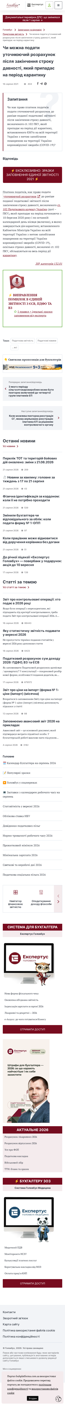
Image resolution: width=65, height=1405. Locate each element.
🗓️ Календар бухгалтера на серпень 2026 (29, 763)
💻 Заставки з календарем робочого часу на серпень (31, 794)
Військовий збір (14, 1162)
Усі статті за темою (14, 587)
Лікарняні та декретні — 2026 (21, 1012)
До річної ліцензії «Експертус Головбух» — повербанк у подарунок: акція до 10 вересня (32, 561)
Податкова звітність (13, 34)
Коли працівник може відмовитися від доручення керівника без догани (31, 540)
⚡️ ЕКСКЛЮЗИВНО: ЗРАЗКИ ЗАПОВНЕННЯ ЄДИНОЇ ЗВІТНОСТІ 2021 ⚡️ (32, 175)
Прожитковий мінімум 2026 (21, 845)
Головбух (8, 29)
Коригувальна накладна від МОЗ (23, 1266)
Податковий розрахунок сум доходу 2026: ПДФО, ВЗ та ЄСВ (31, 660)
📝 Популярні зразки (16, 773)
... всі (14, 347)
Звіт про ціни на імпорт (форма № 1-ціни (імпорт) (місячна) (31, 692)
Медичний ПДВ (13, 1247)
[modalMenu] (58, 5)
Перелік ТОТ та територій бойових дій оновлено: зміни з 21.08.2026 (30, 460)
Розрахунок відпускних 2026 (21, 1143)
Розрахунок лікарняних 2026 (21, 1136)
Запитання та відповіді (30, 29)
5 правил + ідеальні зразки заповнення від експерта (33, 313)
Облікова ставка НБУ (16, 816)
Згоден (32, 1398)
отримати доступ (32, 1029)
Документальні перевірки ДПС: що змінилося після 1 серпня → (32, 19)
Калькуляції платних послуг (21, 1260)
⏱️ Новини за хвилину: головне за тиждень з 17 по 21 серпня (29, 479)
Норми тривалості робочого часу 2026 (28, 835)
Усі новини (9, 446)
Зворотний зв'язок (15, 1318)
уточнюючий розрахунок (19, 196)
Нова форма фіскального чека (21, 993)
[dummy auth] (49, 5)
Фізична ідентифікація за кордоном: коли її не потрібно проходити (31, 498)
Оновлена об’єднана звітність (21, 1000)
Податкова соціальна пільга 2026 (24, 875)
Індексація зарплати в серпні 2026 (24, 1006)
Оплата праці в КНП (16, 1273)
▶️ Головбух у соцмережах (20, 782)
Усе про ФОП (12, 1149)
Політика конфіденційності (21, 1336)
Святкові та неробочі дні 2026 (22, 865)
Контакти (9, 1312)
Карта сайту (11, 1324)
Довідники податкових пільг (21, 826)
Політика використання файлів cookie (29, 1330)
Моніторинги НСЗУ (16, 1254)
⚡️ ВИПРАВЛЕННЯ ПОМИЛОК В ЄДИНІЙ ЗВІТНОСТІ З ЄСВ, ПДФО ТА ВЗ (30, 301)
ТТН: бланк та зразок (17, 1169)
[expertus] (34, 5)
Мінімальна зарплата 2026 (20, 855)
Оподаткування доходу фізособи (41, 902)
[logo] (13, 5)
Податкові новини (47, 340)
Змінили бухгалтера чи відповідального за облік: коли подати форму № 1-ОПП (27, 519)
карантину (9, 255)
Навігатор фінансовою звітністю (15, 904)
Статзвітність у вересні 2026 (21, 806)
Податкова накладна (16, 1156)
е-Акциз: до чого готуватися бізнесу (25, 1019)
